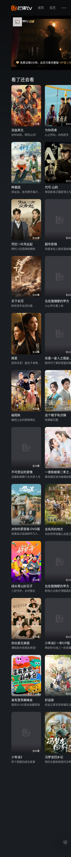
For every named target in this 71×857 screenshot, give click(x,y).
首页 (41, 7)
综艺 (53, 7)
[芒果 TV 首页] (21, 8)
